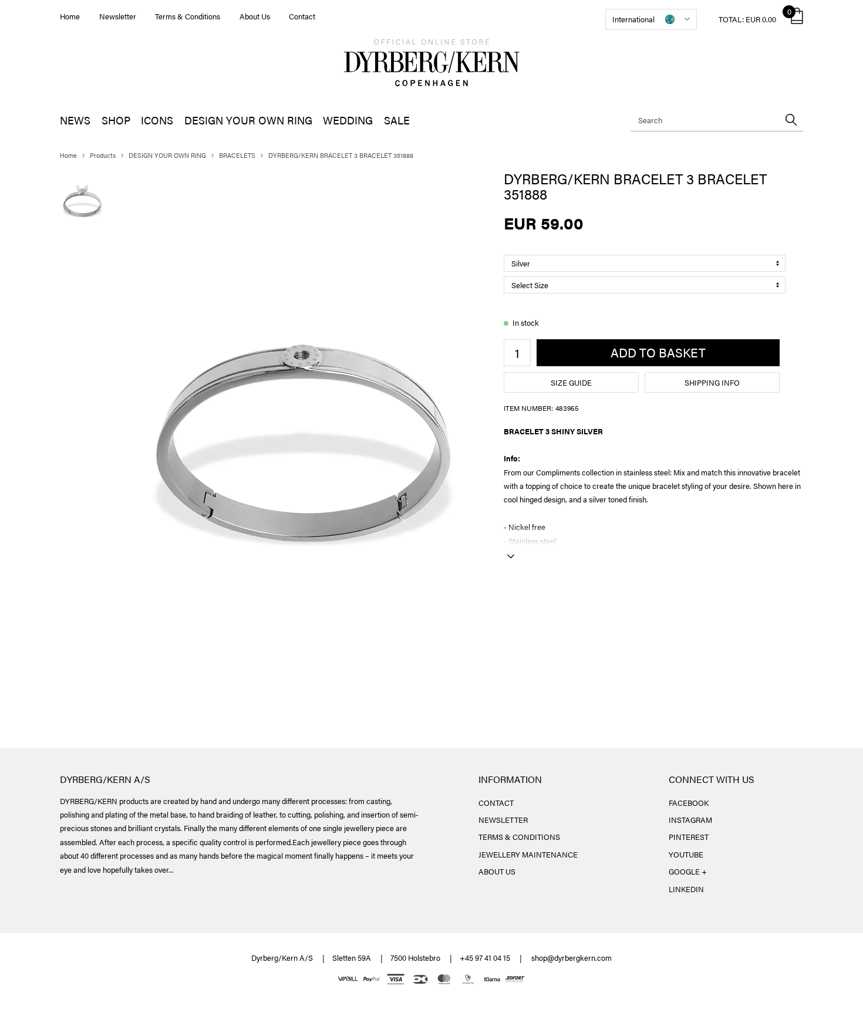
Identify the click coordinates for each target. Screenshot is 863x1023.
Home (70, 16)
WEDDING (348, 120)
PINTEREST (689, 836)
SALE (397, 120)
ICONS (157, 120)
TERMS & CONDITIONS (519, 836)
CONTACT (496, 802)
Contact (302, 16)
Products (103, 155)
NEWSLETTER (503, 819)
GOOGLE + (688, 871)
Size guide (571, 382)
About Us (255, 16)
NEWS (75, 120)
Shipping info (712, 382)
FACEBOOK (689, 802)
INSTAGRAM (690, 819)
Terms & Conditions (187, 16)
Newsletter (117, 16)
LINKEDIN (686, 888)
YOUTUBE (686, 854)
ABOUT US (496, 871)
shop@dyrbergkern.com (571, 957)
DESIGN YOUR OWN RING (248, 120)
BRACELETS (237, 155)
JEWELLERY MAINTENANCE (528, 854)
